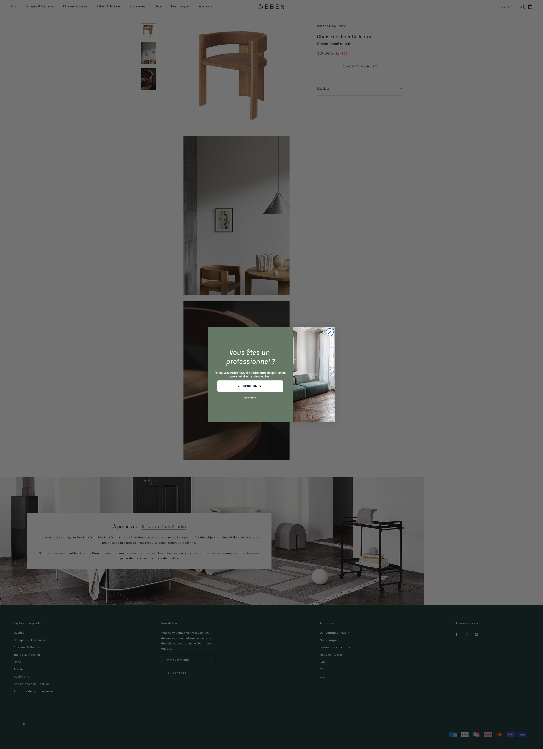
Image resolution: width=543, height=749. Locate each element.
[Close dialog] (329, 332)
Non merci (250, 397)
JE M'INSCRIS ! (250, 386)
